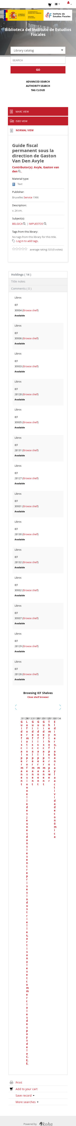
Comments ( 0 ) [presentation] (21, 288)
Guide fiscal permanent (21, 753)
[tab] (38, 274)
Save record (24, 1095)
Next (60, 707)
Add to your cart (26, 1089)
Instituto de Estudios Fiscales (38, 15)
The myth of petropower (49, 751)
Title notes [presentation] (18, 281)
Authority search (38, 86)
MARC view (22, 111)
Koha (45, 1124)
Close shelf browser (38, 697)
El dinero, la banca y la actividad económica (54, 779)
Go (38, 70)
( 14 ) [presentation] (21, 274)
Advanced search (38, 81)
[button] (50, 4)
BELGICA (17, 224)
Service (28, 197)
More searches (26, 1102)
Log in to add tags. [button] (27, 241)
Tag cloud (38, 90)
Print (19, 1082)
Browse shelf (30, 310)
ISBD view (21, 121)
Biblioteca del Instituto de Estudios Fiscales (38, 32)
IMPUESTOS (36, 224)
